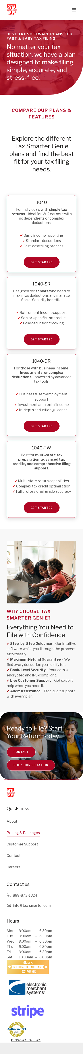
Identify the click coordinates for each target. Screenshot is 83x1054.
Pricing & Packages (23, 833)
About (12, 821)
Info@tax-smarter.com (32, 905)
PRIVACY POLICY (26, 1040)
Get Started (42, 262)
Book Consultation (31, 765)
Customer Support (22, 844)
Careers (13, 867)
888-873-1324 (25, 895)
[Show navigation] (73, 10)
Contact (21, 752)
